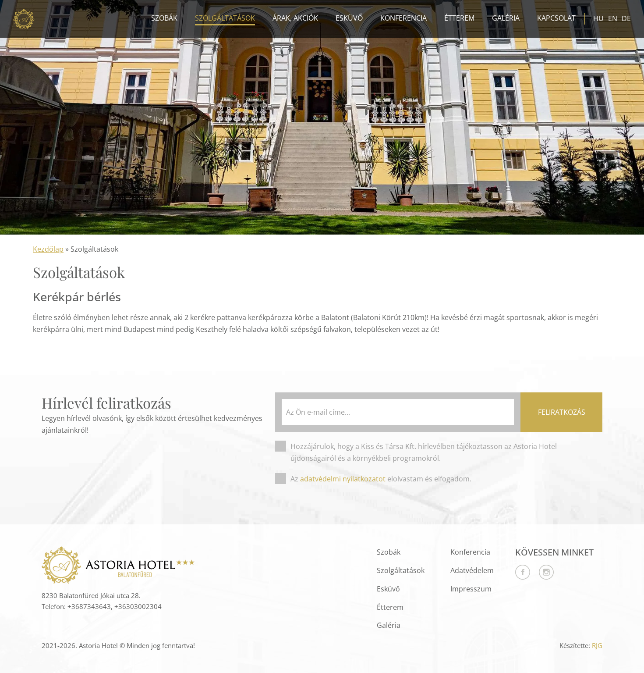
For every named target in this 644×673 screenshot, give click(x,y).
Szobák (164, 18)
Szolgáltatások (225, 18)
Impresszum (471, 589)
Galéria (506, 18)
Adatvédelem (472, 570)
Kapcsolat (556, 18)
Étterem (459, 18)
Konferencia (403, 18)
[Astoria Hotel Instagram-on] (542, 577)
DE (626, 18)
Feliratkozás (561, 412)
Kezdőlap (48, 249)
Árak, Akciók (295, 18)
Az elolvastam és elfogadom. (380, 479)
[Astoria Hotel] (24, 19)
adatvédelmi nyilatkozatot (343, 479)
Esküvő (349, 18)
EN (612, 18)
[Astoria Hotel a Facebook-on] (522, 577)
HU (598, 18)
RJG (597, 645)
